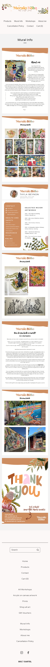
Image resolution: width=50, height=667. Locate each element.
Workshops (30, 21)
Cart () (39, 26)
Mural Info (18, 21)
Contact (30, 26)
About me (42, 21)
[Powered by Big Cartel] (25, 661)
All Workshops (25, 589)
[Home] (25, 9)
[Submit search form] (37, 549)
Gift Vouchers (25, 613)
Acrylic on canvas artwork (25, 595)
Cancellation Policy (15, 26)
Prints (25, 601)
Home (25, 561)
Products (7, 21)
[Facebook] (28, 652)
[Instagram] (21, 652)
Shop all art (25, 607)
